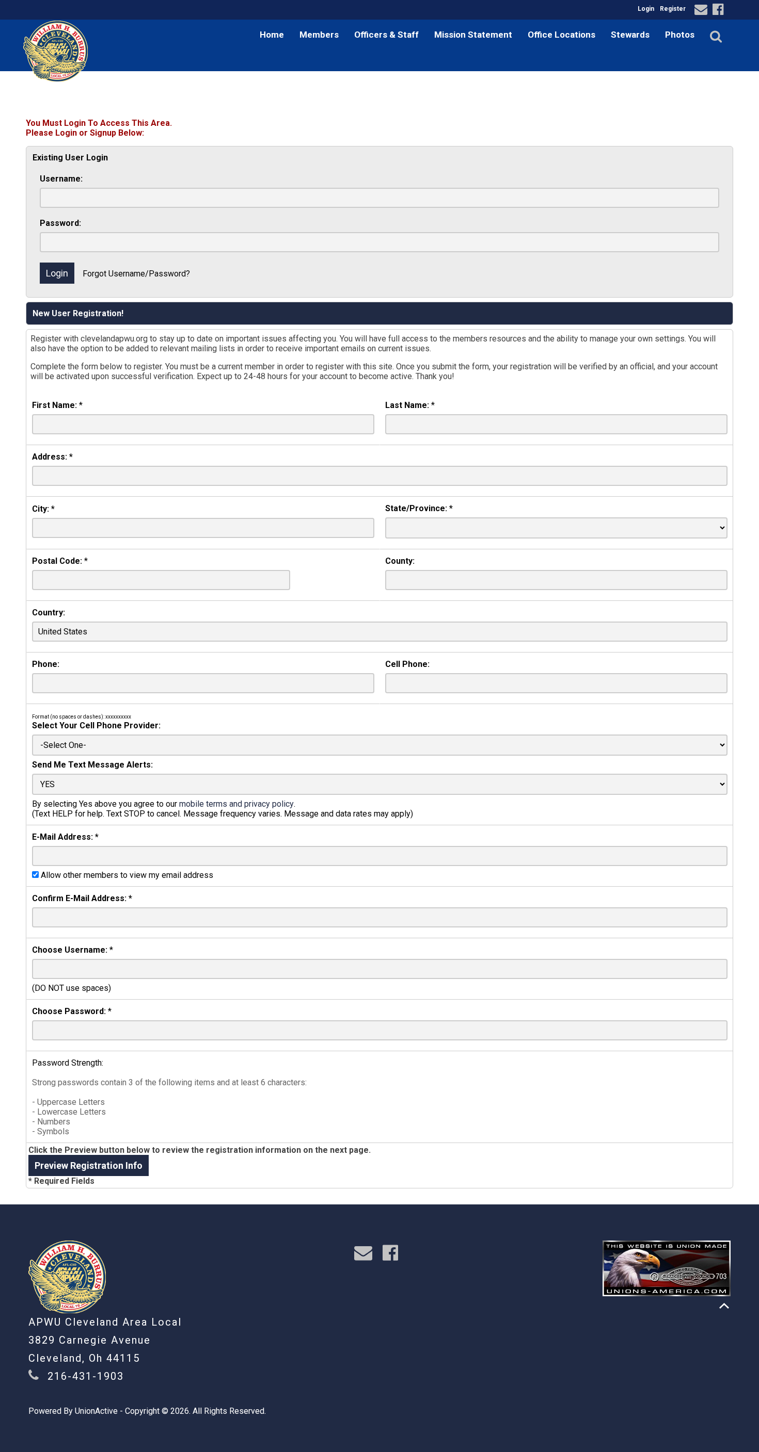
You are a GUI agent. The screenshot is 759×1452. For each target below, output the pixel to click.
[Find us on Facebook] (719, 11)
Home (272, 34)
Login (646, 8)
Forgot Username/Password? (136, 274)
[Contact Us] (702, 11)
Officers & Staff (386, 34)
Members (319, 34)
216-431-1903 (86, 1376)
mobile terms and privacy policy (236, 804)
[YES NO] (380, 784)
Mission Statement (473, 34)
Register (673, 8)
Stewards (630, 34)
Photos (679, 34)
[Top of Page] (724, 1306)
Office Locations (561, 34)
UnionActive (96, 1411)
